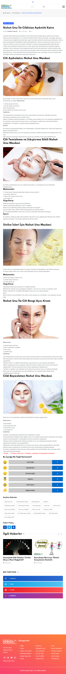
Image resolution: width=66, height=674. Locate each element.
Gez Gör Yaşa (39, 653)
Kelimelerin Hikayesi (25, 653)
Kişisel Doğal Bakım (56, 648)
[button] (58, 534)
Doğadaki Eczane (40, 648)
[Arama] (44, 6)
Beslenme (38, 646)
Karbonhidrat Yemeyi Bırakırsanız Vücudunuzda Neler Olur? (48, 560)
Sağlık (22, 646)
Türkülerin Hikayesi (56, 651)
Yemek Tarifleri (40, 656)
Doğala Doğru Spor (25, 656)
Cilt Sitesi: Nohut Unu (17, 453)
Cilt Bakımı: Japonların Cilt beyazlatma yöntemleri (39, 453)
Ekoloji (22, 658)
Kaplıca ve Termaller (26, 651)
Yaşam (22, 648)
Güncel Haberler (40, 651)
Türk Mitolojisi (55, 658)
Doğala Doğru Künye (8, 661)
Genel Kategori (16, 13)
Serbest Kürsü (40, 658)
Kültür (52, 646)
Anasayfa (7, 13)
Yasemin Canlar (12, 31)
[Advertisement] (33, 614)
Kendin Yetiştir (55, 653)
